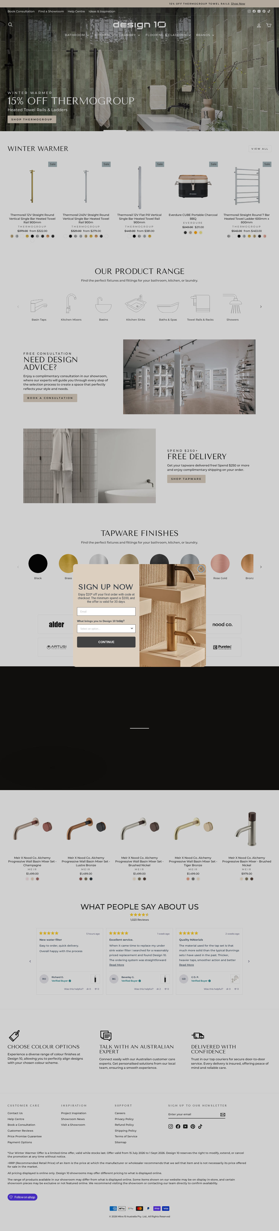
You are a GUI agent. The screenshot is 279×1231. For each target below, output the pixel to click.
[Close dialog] (201, 569)
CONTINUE (106, 642)
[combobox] (105, 629)
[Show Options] (132, 629)
